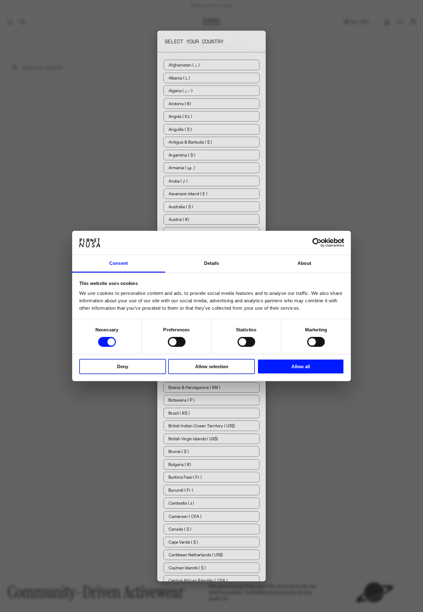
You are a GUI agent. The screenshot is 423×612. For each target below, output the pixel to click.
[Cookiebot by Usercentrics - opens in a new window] (317, 242)
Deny (122, 366)
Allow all (300, 366)
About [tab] (304, 263)
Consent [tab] (118, 263)
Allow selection (211, 366)
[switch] (176, 342)
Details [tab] (211, 263)
